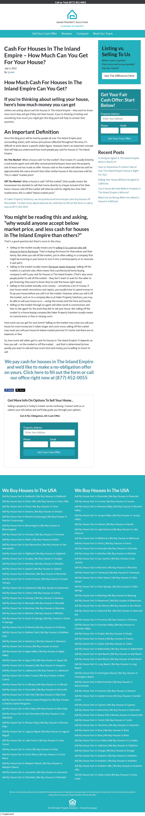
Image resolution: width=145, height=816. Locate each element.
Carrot (94, 808)
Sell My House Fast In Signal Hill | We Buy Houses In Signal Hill (34, 660)
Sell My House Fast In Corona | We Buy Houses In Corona (104, 501)
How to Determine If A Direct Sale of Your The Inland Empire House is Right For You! (118, 170)
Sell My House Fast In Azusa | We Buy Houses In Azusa (30, 646)
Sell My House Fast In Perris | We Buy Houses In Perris (103, 543)
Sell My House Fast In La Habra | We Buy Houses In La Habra (106, 740)
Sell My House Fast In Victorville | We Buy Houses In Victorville (34, 689)
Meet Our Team (103, 34)
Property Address (33, 427)
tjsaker (11, 72)
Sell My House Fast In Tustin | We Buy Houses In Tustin (103, 720)
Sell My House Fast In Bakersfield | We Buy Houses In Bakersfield (109, 649)
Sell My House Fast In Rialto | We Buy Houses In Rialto (30, 539)
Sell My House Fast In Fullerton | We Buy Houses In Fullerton (106, 745)
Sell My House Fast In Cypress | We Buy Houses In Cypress (105, 705)
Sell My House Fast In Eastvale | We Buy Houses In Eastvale (106, 548)
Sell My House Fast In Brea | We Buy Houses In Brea (102, 730)
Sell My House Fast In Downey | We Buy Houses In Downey (32, 598)
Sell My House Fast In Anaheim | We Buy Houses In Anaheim (106, 756)
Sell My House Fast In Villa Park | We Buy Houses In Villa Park (33, 694)
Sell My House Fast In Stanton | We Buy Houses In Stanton (105, 691)
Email (53, 439)
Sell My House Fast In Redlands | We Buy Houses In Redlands (34, 496)
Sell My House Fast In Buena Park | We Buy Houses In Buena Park (109, 715)
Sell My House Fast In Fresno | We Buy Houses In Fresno (104, 639)
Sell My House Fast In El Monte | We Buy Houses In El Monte (33, 627)
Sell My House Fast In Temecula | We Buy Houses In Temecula (107, 572)
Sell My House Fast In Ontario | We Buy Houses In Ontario (32, 511)
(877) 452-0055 (20, 207)
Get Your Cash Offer (44, 34)
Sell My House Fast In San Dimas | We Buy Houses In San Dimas (108, 605)
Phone (26, 439)
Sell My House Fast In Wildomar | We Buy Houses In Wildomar (107, 538)
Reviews (66, 34)
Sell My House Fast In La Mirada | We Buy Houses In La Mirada (34, 684)
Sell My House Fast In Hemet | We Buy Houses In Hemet (104, 524)
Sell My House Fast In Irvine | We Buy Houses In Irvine (30, 749)
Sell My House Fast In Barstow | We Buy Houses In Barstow (33, 608)
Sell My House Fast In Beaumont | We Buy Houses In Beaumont (108, 600)
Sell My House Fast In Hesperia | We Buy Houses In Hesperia (33, 665)
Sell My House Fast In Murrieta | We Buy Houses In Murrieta (106, 567)
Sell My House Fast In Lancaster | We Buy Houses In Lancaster (34, 772)
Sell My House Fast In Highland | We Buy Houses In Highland (33, 553)
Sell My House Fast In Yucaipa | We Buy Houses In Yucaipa (32, 558)
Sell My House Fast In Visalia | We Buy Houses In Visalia (103, 633)
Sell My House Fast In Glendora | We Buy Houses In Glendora (34, 641)
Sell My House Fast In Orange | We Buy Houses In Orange (104, 750)
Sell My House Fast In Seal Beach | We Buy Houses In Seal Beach (108, 654)
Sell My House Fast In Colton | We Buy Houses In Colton (31, 593)
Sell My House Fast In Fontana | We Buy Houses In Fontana (33, 534)
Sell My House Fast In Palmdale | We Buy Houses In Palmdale (34, 777)
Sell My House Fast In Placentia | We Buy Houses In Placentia (107, 725)
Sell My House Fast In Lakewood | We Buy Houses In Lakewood (35, 670)
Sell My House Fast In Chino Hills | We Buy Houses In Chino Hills (35, 501)
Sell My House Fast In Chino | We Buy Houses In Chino (30, 506)
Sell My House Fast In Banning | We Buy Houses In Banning (105, 595)
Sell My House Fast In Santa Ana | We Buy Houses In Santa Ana (107, 710)
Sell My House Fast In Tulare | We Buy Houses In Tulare (103, 644)
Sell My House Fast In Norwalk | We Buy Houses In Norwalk (33, 603)
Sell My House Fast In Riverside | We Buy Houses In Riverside (106, 496)
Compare (83, 34)
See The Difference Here (119, 76)
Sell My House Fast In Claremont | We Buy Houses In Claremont (35, 588)
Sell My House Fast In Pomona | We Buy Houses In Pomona (106, 619)
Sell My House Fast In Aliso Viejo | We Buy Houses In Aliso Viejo (35, 708)
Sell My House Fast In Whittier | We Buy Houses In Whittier (32, 613)
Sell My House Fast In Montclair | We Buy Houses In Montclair (34, 574)
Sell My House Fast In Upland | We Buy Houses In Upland (31, 569)
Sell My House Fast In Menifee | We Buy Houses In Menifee (32, 564)
